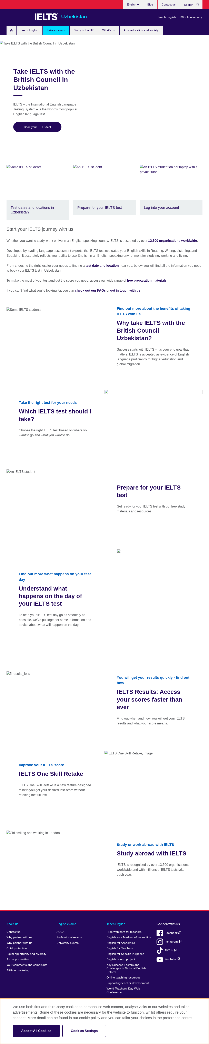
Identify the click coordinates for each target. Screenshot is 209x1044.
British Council (19, 16)
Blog (150, 4)
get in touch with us (125, 290)
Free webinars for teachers (124, 931)
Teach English (167, 17)
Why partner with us (19, 937)
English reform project (121, 959)
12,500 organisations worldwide (172, 240)
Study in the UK (84, 30)
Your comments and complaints (27, 964)
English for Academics (121, 942)
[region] (104, 1021)
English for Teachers (120, 948)
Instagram (172, 941)
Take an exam (56, 30)
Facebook (171, 932)
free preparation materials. (147, 280)
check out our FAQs (90, 290)
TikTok (169, 950)
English (132, 4)
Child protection (17, 948)
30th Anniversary (191, 17)
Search (199, 5)
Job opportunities (18, 959)
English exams (66, 924)
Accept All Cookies (36, 1031)
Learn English (29, 30)
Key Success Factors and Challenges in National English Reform (126, 968)
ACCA (60, 931)
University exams (68, 942)
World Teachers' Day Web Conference (123, 990)
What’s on (108, 30)
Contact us (169, 4)
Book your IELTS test (37, 127)
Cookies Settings (84, 1031)
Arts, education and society (141, 30)
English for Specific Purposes (125, 953)
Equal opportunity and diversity (26, 953)
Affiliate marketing (18, 970)
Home (11, 30)
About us (12, 924)
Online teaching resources (123, 977)
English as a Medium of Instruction (129, 937)
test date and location (102, 265)
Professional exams (69, 937)
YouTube (171, 959)
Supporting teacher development (128, 983)
